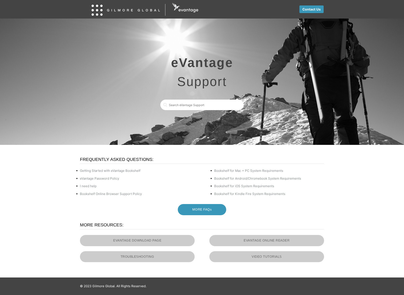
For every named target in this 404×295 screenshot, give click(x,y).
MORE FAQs (202, 209)
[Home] (145, 9)
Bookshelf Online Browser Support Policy (111, 194)
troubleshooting (137, 256)
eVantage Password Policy (99, 178)
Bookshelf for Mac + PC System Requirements (248, 171)
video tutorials (267, 256)
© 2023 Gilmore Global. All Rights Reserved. (113, 286)
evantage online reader (267, 240)
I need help (88, 186)
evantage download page (137, 240)
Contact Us (311, 9)
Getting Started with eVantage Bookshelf (110, 171)
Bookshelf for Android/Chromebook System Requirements (257, 178)
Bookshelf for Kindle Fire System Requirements (249, 194)
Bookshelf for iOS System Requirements (244, 186)
